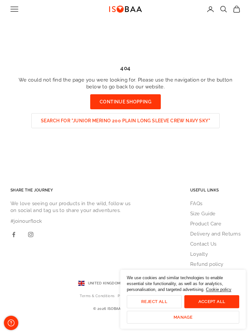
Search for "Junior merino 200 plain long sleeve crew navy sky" (125, 120)
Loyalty (199, 254)
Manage (183, 317)
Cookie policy (218, 289)
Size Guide (203, 214)
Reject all (154, 301)
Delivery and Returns (215, 234)
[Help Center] (11, 323)
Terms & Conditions (97, 296)
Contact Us (203, 244)
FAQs (196, 203)
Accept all (212, 301)
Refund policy (207, 264)
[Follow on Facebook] (13, 234)
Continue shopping (125, 101)
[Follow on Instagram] (30, 234)
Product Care (205, 224)
